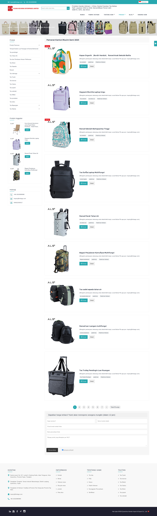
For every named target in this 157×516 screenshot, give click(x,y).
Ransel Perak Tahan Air (31, 153)
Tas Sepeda (13, 66)
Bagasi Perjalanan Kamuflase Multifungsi (31, 169)
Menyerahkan (52, 450)
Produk (121, 14)
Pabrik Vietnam (93, 14)
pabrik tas (90, 62)
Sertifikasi (91, 492)
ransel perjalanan (84, 332)
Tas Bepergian (14, 105)
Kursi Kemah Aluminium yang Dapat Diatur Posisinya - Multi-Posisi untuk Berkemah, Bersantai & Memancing (31, 125)
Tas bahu (12, 102)
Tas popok (13, 87)
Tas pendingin (14, 52)
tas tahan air (92, 98)
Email (83, 66)
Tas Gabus (13, 84)
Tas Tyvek (12, 77)
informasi (61, 470)
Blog (131, 14)
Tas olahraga (13, 73)
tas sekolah (83, 62)
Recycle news (62, 485)
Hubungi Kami (142, 14)
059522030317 (18, 202)
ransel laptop (83, 179)
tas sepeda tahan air (85, 296)
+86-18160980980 (31, 2)
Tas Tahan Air (13, 56)
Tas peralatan (14, 98)
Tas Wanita (13, 109)
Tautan (121, 470)
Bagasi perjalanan (84, 259)
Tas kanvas (13, 80)
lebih (27, 130)
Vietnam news (62, 482)
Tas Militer (13, 94)
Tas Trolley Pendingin (85, 377)
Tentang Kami (108, 14)
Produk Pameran (26, 27)
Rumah (82, 14)
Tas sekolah (83, 98)
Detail (91, 66)
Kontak (12, 470)
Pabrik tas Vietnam (100, 62)
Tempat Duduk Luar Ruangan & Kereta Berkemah (24, 48)
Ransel (12, 70)
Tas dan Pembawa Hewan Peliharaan (20, 59)
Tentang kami (94, 470)
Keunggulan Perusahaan (96, 489)
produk (60, 489)
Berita (59, 478)
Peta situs (60, 492)
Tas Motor (12, 63)
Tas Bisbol (123, 482)
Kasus (90, 482)
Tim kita (91, 475)
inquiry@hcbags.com (16, 2)
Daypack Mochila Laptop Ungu (32, 139)
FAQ (90, 478)
